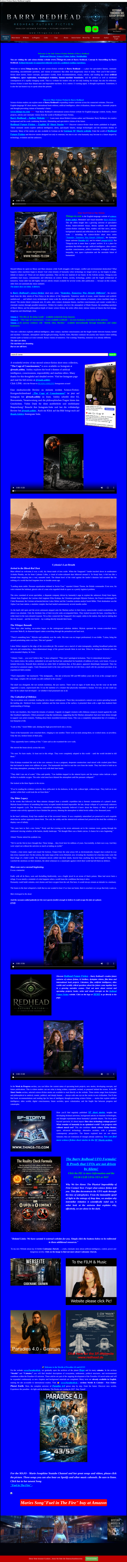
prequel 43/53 (107, 240)
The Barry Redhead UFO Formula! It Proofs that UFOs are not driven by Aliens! (91, 1164)
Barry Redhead (110, 220)
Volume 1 (14, 317)
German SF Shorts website (77, 131)
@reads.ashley (43, 380)
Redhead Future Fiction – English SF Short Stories (37, 124)
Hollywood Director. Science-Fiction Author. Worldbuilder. (63, 56)
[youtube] (95, 29)
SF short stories (96, 1112)
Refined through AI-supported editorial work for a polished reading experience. (52, 63)
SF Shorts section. (104, 1140)
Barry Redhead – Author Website (27, 118)
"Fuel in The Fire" (21, 1485)
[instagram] (88, 29)
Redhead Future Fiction (76, 976)
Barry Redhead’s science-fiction (28, 293)
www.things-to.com (20, 111)
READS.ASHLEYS (46, 383)
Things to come (5, 38)
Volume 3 (14, 323)
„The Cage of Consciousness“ (48, 393)
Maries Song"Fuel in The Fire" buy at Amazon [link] (64, 1502)
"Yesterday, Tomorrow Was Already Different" (85, 237)
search (112, 354)
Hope (82, 1370)
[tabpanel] (63, 73)
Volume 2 (14, 320)
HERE (97, 994)
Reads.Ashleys (17, 414)
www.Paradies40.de (32, 1370)
